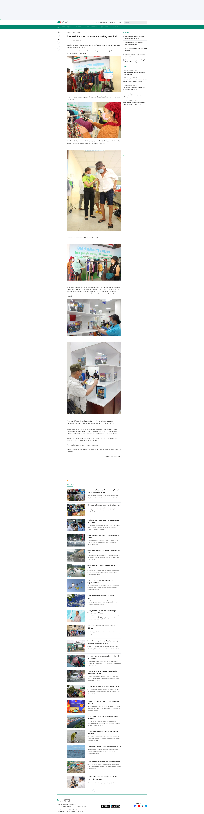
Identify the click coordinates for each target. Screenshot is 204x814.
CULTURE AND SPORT (91, 27)
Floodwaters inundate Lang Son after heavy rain (103, 505)
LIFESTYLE (78, 27)
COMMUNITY (104, 27)
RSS (120, 22)
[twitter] (58, 36)
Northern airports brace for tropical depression (103, 762)
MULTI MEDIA (116, 27)
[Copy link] (58, 42)
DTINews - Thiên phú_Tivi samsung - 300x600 (135, 110)
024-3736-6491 (67, 811)
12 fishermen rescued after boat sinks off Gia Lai (104, 747)
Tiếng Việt (112, 22)
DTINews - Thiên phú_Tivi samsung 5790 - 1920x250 (102, 1)
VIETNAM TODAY (66, 27)
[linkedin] (58, 39)
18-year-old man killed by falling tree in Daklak (103, 686)
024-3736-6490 (78, 811)
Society (79, 32)
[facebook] (58, 32)
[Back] (58, 49)
